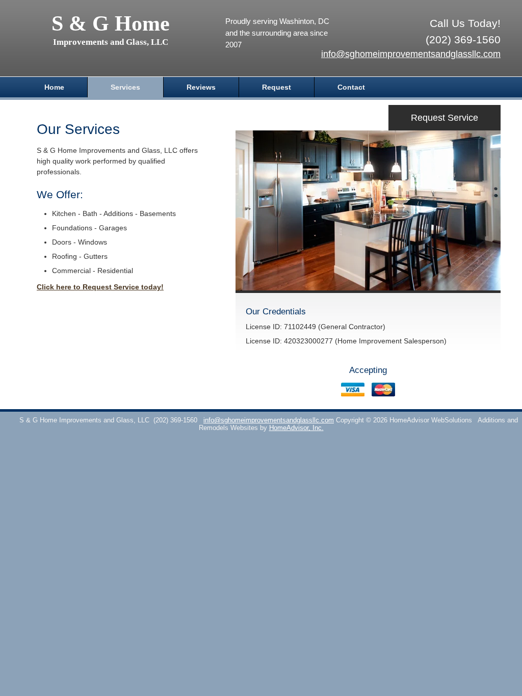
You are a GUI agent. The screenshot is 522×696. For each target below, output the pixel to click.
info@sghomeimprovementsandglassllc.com (411, 54)
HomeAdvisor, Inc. (296, 428)
